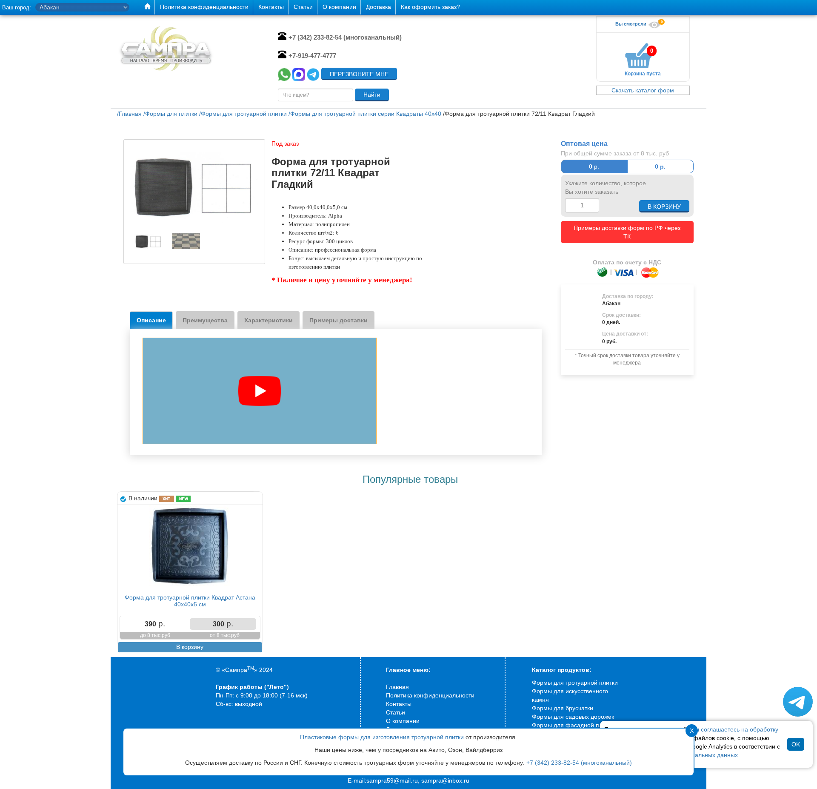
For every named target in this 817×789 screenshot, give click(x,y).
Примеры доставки (338, 320)
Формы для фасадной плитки (573, 725)
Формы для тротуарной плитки (575, 682)
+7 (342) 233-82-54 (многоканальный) (579, 762)
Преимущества (205, 320)
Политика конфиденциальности (430, 695)
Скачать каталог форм (642, 90)
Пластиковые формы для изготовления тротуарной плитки (382, 737)
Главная (397, 686)
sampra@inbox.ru (445, 780)
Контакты (398, 703)
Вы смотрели (631, 23)
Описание (151, 320)
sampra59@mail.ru (392, 780)
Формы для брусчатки (562, 708)
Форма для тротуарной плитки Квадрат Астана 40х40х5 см (190, 600)
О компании (403, 720)
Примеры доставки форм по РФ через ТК (627, 232)
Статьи (395, 712)
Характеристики (268, 320)
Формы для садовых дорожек (573, 716)
